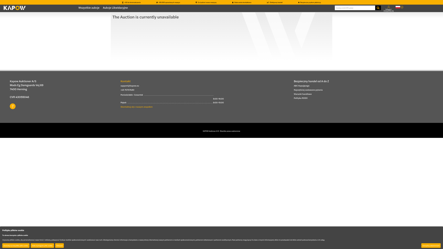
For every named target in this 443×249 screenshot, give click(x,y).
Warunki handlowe (303, 93)
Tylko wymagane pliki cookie (42, 245)
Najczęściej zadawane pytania (308, 89)
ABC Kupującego (301, 85)
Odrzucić (59, 245)
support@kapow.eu (130, 85)
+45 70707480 (127, 89)
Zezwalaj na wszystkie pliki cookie (15, 245)
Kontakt (126, 81)
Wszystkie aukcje (88, 7)
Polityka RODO (301, 97)
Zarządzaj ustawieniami (431, 245)
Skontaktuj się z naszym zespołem (137, 106)
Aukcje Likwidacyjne (115, 7)
